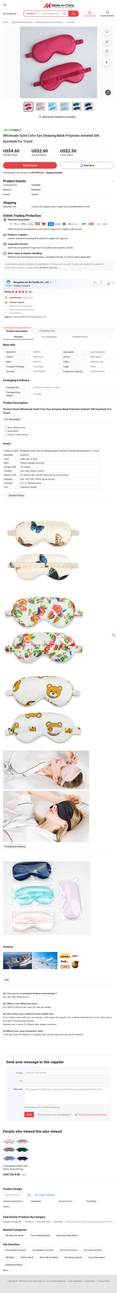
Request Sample (54, 172)
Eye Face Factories (68, 1250)
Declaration (90, 1281)
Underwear (36, 1201)
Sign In (8, 316)
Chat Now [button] (89, 165)
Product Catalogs (46, 1194)
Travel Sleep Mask (96, 1257)
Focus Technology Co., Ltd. (38, 1281)
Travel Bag (91, 1201)
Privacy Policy (104, 1281)
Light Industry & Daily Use (21, 22)
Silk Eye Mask (27, 1257)
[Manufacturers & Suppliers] (58, 5)
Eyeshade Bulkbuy (14, 1264)
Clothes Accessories (12, 1201)
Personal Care (65, 1201)
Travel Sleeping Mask (40, 1235)
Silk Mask (9, 1257)
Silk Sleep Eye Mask (14, 1235)
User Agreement (75, 1281)
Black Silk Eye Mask (49, 1257)
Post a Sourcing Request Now (91, 1114)
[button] (104, 337)
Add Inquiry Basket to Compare (59, 116)
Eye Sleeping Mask (73, 1257)
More (5, 1270)
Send (29, 1114)
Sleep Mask (70, 22)
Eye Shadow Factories (42, 1250)
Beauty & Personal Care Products (49, 22)
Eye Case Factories (93, 1250)
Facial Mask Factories (15, 1250)
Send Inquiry (30, 165)
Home (5, 22)
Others (6, 1206)
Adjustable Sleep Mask (66, 1235)
